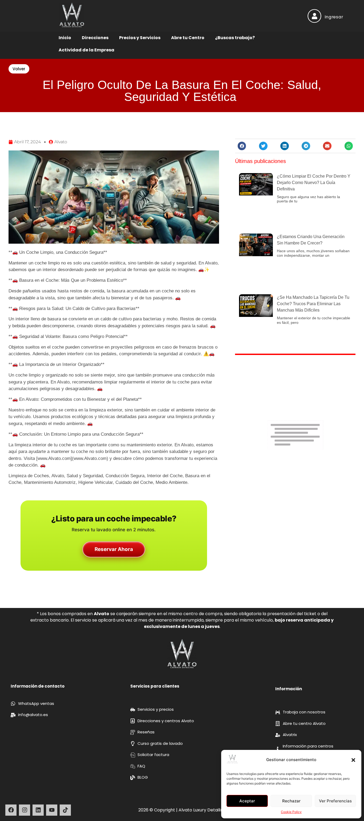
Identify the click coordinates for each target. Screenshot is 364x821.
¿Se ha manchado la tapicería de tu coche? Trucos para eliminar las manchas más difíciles (313, 303)
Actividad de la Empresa (86, 50)
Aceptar (247, 800)
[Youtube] (51, 810)
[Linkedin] (38, 810)
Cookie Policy (291, 812)
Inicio (65, 38)
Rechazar (291, 800)
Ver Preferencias (335, 800)
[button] (353, 760)
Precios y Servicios (139, 38)
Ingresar (334, 17)
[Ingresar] (314, 16)
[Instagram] (24, 810)
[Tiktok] (65, 810)
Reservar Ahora (114, 549)
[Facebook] (11, 810)
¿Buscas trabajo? (235, 38)
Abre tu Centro (187, 38)
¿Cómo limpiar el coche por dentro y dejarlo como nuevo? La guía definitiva (313, 182)
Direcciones (95, 38)
